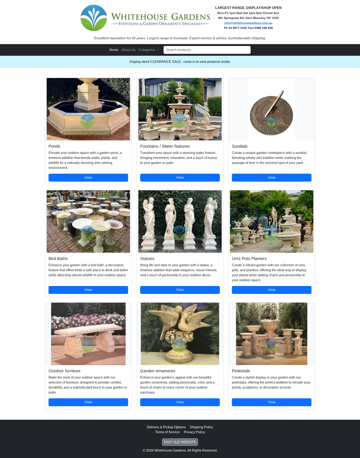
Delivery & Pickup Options (166, 427)
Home (113, 50)
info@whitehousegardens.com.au (248, 23)
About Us (128, 50)
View (88, 177)
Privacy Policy (194, 432)
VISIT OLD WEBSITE (180, 442)
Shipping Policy (201, 427)
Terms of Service (167, 432)
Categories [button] (147, 50)
